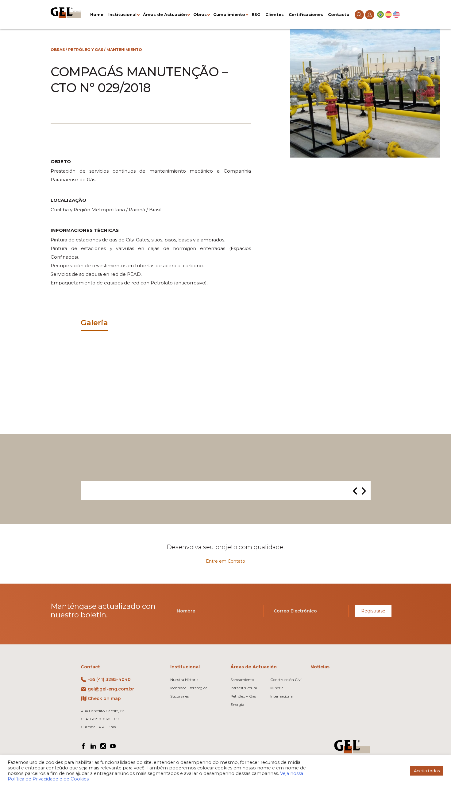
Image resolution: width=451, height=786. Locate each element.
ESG (256, 14)
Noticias (320, 667)
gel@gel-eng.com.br (111, 689)
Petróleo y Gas (85, 49)
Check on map (104, 698)
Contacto (338, 14)
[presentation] (355, 491)
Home (96, 14)
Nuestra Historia (184, 679)
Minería (276, 688)
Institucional (122, 14)
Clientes (274, 14)
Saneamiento (242, 679)
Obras (200, 14)
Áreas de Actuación (165, 14)
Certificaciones (306, 14)
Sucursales (179, 696)
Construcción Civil (286, 679)
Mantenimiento (124, 49)
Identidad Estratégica (188, 688)
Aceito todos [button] (427, 770)
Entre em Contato (225, 561)
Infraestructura (243, 688)
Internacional (282, 696)
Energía (237, 704)
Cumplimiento (229, 14)
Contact (90, 667)
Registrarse (373, 611)
